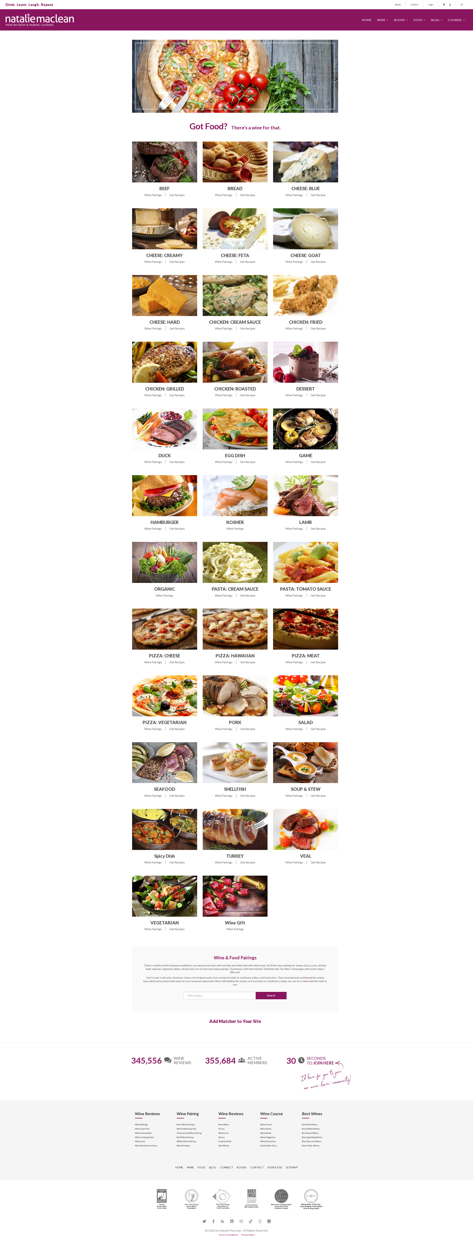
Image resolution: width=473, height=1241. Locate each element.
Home (367, 20)
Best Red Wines (310, 1124)
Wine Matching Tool (186, 1128)
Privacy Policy (248, 1234)
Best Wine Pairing (185, 1124)
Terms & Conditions (228, 1234)
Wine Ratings (141, 1124)
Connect (226, 1167)
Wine (381, 20)
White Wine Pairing (186, 1141)
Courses (455, 20)
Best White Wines (311, 1128)
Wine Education (268, 1141)
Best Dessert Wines (312, 1141)
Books (399, 20)
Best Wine (223, 1124)
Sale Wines (223, 1145)
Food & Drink (224, 1141)
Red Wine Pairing (185, 1137)
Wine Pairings (153, 195)
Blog (435, 20)
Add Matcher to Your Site (235, 1021)
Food (417, 20)
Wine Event (266, 1124)
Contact (414, 4)
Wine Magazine (267, 1137)
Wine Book (265, 1133)
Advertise (274, 1167)
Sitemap (292, 1167)
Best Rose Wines (310, 1133)
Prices (221, 1128)
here (305, 981)
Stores (221, 1137)
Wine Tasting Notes (144, 1137)
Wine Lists (140, 1141)
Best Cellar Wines (311, 1145)
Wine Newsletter (143, 1133)
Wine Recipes (183, 1145)
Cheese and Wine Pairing (189, 1133)
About (398, 4)
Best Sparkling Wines (312, 1137)
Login (430, 4)
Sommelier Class (268, 1145)
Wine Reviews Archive (146, 1145)
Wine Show (265, 1128)
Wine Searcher (142, 1128)
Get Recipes (177, 195)
